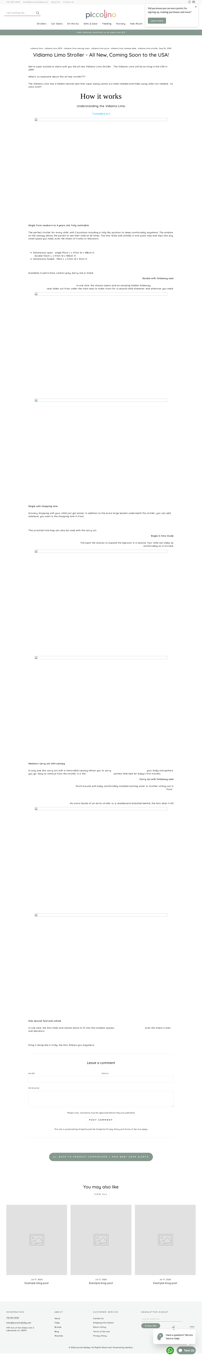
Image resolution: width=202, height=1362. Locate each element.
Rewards (59, 1336)
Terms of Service (133, 1129)
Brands (58, 1327)
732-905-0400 (13, 2)
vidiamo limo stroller (148, 48)
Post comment (101, 1120)
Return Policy (99, 1327)
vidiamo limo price (100, 48)
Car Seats (56, 23)
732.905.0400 (12, 1318)
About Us (55, 2)
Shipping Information (103, 1322)
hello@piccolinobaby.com (35, 2)
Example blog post (37, 1283)
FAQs (57, 1322)
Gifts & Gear (91, 23)
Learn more (157, 20)
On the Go (73, 23)
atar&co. (129, 1347)
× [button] (196, 7)
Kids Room (136, 23)
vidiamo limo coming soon (77, 48)
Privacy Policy (113, 1129)
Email (105, 1073)
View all (101, 1194)
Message (34, 1088)
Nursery (120, 23)
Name (31, 1073)
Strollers (42, 23)
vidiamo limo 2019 (53, 48)
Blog (57, 1331)
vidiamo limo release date (124, 48)
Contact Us (68, 2)
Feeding (107, 23)
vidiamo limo (36, 48)
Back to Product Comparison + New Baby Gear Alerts (103, 1156)
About (57, 1318)
